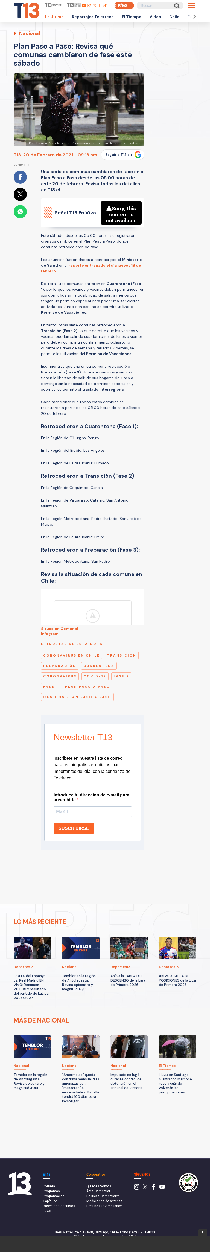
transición (121, 655)
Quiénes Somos (98, 1186)
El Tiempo (131, 16)
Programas (51, 1191)
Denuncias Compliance (104, 1206)
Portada (49, 1186)
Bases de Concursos (59, 1206)
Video (155, 16)
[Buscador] (176, 5)
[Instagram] (136, 1188)
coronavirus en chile (71, 655)
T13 (17, 155)
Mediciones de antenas (104, 1201)
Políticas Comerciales (103, 1196)
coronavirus (60, 676)
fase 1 (50, 686)
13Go (47, 1211)
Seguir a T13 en (118, 154)
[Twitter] (145, 1188)
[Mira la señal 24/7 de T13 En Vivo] (124, 5)
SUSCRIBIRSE (74, 828)
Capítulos (50, 1201)
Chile (174, 16)
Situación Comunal (59, 628)
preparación (59, 666)
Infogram (50, 633)
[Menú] (191, 5)
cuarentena (99, 666)
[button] (193, 16)
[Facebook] (153, 1188)
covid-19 (95, 676)
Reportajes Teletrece (93, 16)
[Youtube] (162, 1188)
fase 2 (121, 676)
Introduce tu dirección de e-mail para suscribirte (91, 797)
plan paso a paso (87, 686)
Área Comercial (98, 1191)
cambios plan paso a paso (77, 697)
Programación (54, 1196)
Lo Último (54, 16)
